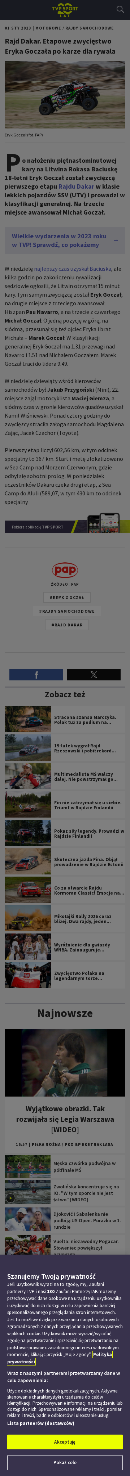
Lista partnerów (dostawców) (40, 1423)
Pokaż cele (65, 1462)
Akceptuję (64, 1442)
